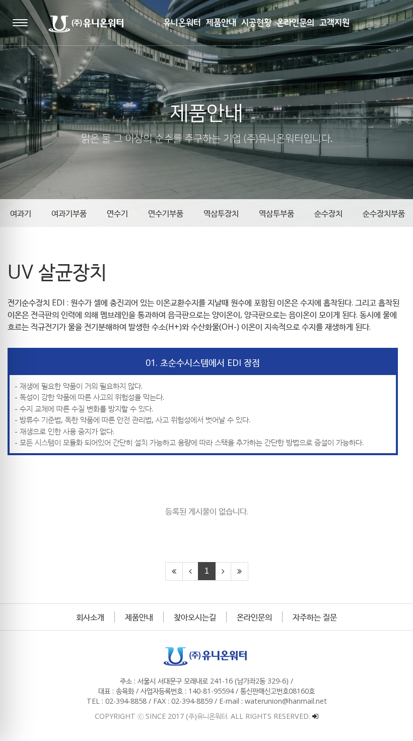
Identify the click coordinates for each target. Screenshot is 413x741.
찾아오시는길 (195, 617)
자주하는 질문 (315, 617)
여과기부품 (69, 213)
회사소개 (90, 617)
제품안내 (139, 617)
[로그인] (315, 716)
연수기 (117, 213)
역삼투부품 (276, 213)
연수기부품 (165, 213)
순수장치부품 (384, 213)
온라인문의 (254, 617)
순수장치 (328, 213)
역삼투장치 (221, 213)
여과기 (20, 213)
